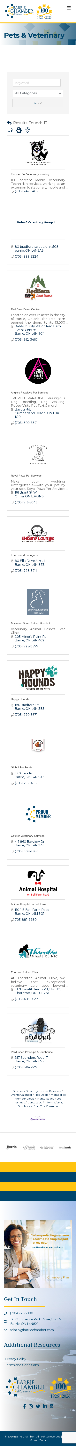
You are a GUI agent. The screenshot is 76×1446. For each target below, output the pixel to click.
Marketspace (45, 1098)
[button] (9, 122)
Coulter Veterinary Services (27, 835)
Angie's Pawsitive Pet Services (29, 392)
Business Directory (25, 1091)
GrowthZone (38, 1440)
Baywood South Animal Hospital (30, 623)
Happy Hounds (20, 699)
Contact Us (34, 1102)
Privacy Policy (15, 1359)
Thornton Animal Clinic (25, 972)
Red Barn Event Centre (25, 309)
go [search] (40, 103)
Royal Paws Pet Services (26, 475)
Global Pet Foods (21, 767)
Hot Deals (41, 1094)
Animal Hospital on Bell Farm (29, 904)
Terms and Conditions (22, 1365)
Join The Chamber (46, 1106)
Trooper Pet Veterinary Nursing (30, 174)
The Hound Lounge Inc (25, 555)
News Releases (50, 1091)
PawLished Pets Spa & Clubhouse (32, 1051)
